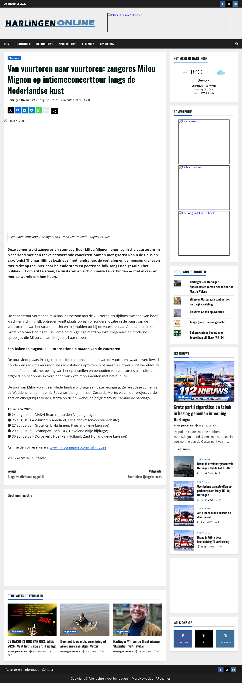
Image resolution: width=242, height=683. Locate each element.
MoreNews (139, 678)
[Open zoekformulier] (236, 44)
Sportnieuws (67, 44)
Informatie (31, 670)
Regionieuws (44, 44)
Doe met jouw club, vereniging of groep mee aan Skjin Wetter (83, 643)
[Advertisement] (85, 296)
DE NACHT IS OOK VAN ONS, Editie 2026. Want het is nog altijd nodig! (32, 643)
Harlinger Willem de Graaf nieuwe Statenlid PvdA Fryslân (136, 643)
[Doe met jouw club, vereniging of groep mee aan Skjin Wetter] (84, 620)
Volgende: (145, 474)
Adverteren (14, 670)
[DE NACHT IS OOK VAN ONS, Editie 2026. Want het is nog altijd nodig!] (32, 620)
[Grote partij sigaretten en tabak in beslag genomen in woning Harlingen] (204, 381)
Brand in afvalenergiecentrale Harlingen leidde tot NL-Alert (184, 466)
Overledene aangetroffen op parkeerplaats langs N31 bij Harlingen (184, 491)
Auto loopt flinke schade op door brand (184, 515)
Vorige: (26, 474)
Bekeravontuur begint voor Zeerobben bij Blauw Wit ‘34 (207, 335)
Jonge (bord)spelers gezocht (207, 322)
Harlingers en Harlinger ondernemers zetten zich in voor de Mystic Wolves (211, 287)
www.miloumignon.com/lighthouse (78, 447)
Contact (47, 670)
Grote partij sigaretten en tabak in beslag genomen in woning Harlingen (202, 413)
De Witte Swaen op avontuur (207, 311)
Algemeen (88, 44)
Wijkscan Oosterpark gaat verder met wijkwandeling (210, 301)
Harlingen (23, 44)
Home (7, 44)
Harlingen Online (18, 100)
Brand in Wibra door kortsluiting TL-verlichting (184, 540)
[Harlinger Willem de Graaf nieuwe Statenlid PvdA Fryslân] (137, 620)
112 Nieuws (107, 44)
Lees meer (185, 449)
